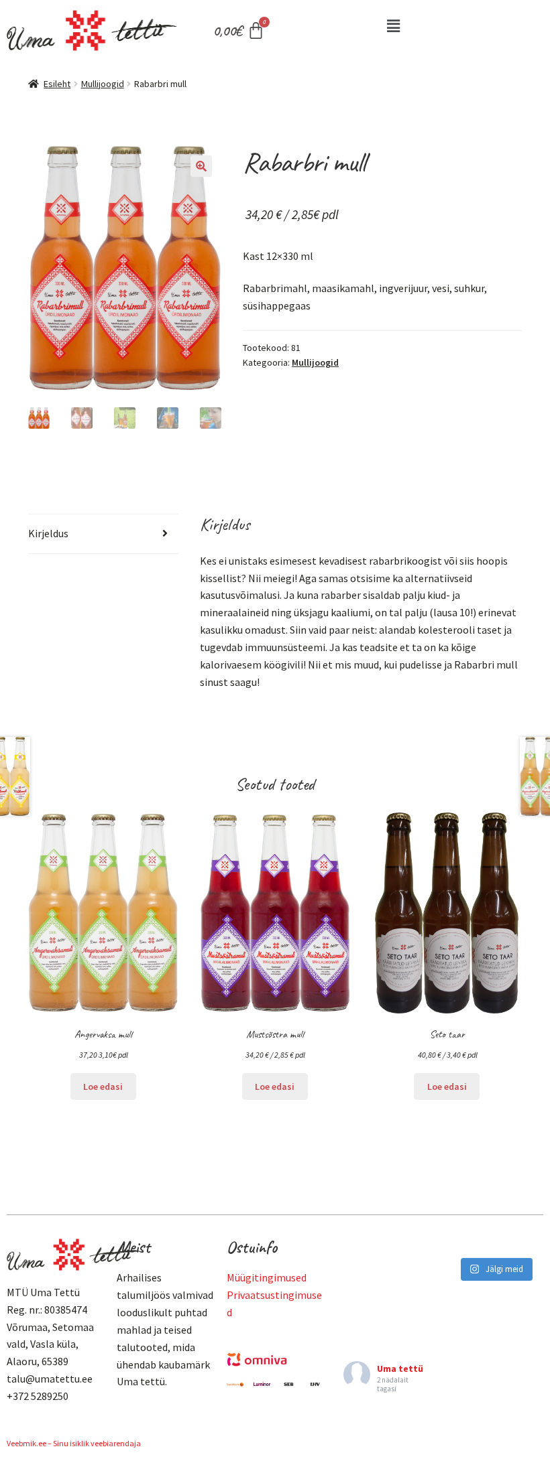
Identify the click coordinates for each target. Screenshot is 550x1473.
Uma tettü (400, 1368)
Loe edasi (103, 1086)
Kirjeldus (48, 533)
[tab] (103, 534)
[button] (393, 25)
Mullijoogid (102, 84)
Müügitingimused (267, 1277)
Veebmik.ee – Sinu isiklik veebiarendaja (74, 1443)
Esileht (57, 84)
